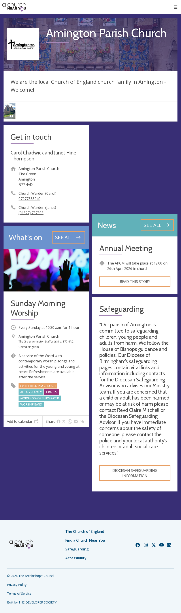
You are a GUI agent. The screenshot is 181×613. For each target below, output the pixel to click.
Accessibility (76, 558)
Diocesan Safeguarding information (134, 473)
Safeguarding (77, 549)
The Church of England (84, 531)
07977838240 (29, 198)
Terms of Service (19, 593)
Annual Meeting (125, 248)
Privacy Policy (16, 585)
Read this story (135, 281)
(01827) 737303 (31, 212)
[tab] (23, 421)
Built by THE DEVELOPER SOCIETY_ (32, 602)
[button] (175, 7)
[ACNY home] (14, 7)
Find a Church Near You (85, 540)
